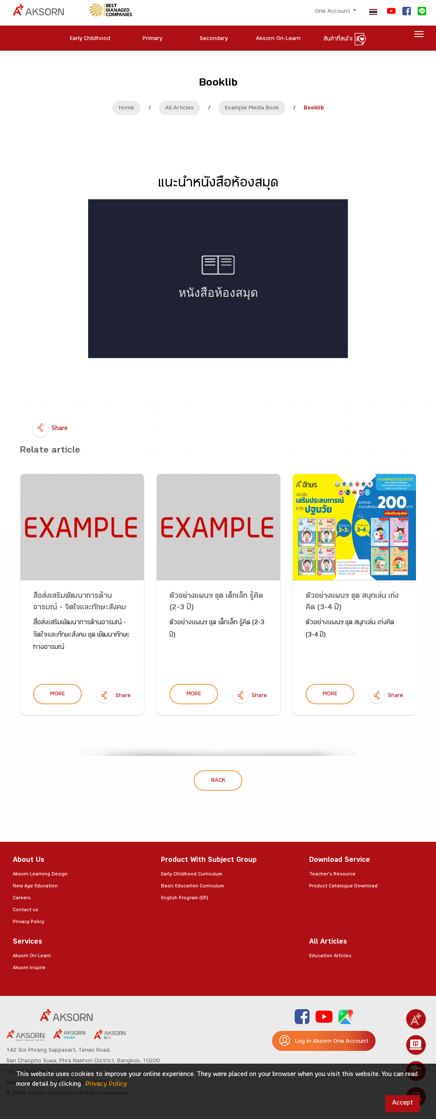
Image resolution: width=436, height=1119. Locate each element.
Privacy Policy (28, 922)
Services (27, 942)
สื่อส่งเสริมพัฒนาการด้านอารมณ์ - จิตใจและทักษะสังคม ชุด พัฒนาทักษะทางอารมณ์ (79, 608)
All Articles (179, 108)
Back (218, 780)
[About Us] (416, 1019)
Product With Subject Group (209, 861)
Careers (22, 898)
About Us (28, 861)
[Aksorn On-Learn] (416, 1045)
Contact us (25, 910)
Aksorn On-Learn (32, 956)
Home (126, 108)
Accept (402, 1103)
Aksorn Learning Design (40, 874)
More (57, 694)
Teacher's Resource (332, 874)
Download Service (339, 861)
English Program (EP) (184, 898)
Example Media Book (252, 108)
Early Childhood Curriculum (191, 874)
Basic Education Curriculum (192, 886)
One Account (333, 11)
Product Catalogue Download (343, 886)
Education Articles (330, 956)
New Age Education (35, 886)
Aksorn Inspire (29, 968)
